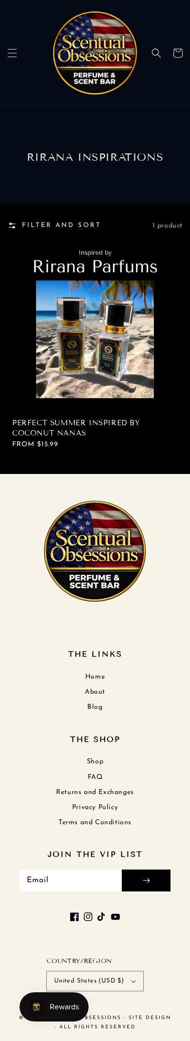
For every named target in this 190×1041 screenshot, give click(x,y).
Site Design (150, 1018)
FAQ (95, 777)
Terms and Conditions (95, 822)
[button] (12, 53)
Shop (95, 761)
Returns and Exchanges (95, 792)
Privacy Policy (95, 807)
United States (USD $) (89, 981)
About (95, 692)
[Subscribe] (146, 880)
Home (95, 677)
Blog (94, 707)
